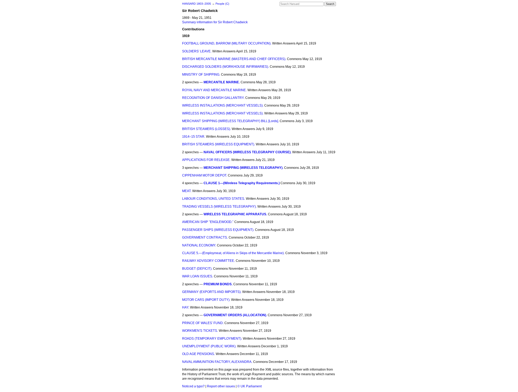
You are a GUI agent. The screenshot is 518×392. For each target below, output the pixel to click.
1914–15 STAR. (193, 136)
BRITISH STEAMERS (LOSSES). (206, 129)
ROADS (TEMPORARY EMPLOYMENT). (212, 338)
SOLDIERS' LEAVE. (196, 51)
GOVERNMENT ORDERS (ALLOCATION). (235, 315)
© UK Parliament (249, 386)
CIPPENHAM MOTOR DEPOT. (204, 175)
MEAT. (186, 191)
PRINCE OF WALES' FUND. (203, 323)
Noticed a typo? (193, 386)
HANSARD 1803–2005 (196, 3)
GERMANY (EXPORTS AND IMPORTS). (211, 292)
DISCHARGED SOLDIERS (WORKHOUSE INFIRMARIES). (225, 66)
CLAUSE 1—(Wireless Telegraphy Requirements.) (242, 183)
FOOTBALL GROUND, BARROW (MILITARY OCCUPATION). (226, 43)
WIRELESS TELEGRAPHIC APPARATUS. (235, 214)
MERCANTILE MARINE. (222, 82)
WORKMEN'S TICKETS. (200, 330)
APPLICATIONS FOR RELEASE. (206, 160)
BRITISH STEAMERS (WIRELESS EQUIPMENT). (218, 144)
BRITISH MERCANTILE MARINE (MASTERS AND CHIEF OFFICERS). (234, 59)
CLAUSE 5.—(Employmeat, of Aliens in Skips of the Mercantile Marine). (233, 253)
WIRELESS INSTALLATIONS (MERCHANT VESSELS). (222, 105)
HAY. (185, 307)
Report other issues (221, 386)
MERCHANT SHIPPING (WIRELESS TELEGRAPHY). (243, 167)
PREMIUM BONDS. (218, 284)
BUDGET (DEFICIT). (197, 268)
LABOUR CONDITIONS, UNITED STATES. (213, 198)
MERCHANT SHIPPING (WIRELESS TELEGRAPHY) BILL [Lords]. (230, 121)
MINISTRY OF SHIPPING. (201, 74)
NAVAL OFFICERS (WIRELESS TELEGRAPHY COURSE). (247, 152)
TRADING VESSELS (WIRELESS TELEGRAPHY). (219, 206)
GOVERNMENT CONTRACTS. (205, 237)
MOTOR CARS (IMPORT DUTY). (206, 299)
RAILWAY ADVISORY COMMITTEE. (208, 260)
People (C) (222, 3)
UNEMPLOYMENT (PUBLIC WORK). (209, 346)
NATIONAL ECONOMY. (199, 245)
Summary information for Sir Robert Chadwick (215, 22)
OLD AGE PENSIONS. (198, 354)
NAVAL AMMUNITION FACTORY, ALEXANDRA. (217, 361)
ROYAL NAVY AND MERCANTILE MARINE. (214, 90)
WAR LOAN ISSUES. (197, 276)
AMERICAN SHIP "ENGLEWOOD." (208, 222)
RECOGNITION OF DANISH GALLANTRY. (213, 97)
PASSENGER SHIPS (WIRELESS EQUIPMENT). (218, 229)
